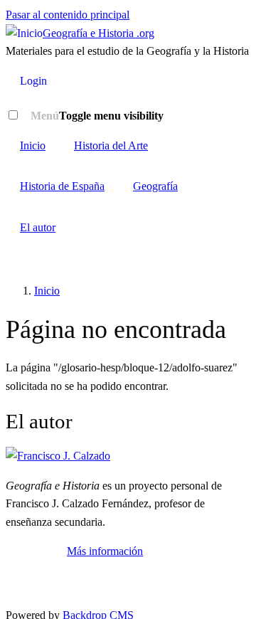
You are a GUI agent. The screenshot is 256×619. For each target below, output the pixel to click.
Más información (105, 551)
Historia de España (62, 186)
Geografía (155, 186)
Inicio (33, 145)
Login (33, 81)
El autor (37, 227)
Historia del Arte (111, 145)
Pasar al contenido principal (67, 15)
